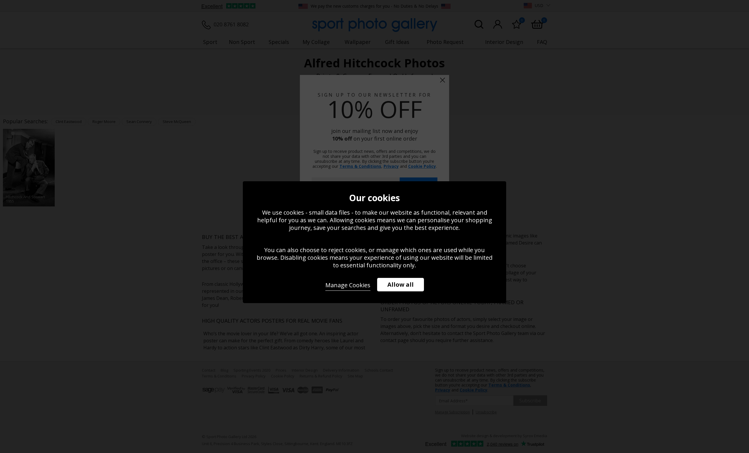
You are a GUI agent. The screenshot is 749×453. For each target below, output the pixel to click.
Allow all (400, 284)
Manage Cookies (347, 285)
